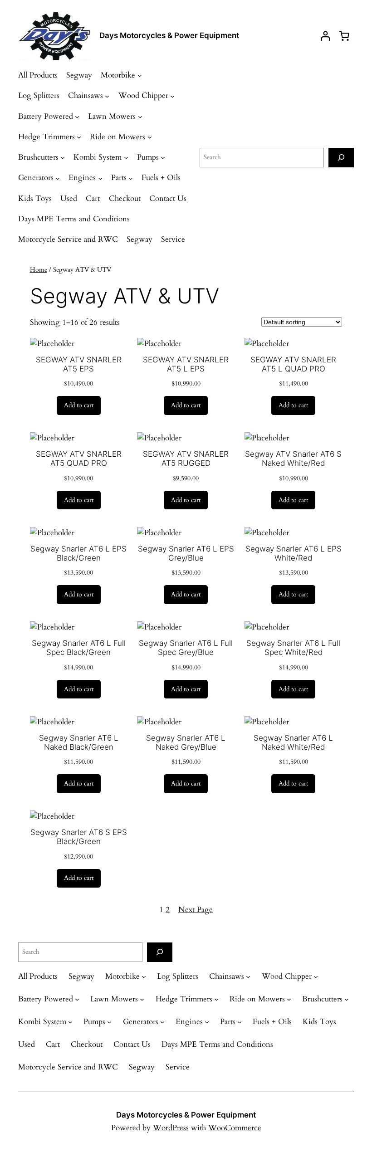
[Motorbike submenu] (139, 75)
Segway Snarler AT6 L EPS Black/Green (78, 553)
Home (38, 269)
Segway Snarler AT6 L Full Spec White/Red (293, 648)
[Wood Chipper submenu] (172, 95)
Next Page (195, 909)
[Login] (325, 36)
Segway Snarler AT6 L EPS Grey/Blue (186, 553)
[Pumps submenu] (163, 157)
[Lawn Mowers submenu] (140, 116)
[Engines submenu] (100, 178)
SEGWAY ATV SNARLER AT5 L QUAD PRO (293, 364)
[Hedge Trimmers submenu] (79, 137)
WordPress (171, 1128)
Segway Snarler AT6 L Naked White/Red (293, 742)
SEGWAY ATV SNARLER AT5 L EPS (186, 364)
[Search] (341, 157)
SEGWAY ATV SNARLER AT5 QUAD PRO (79, 458)
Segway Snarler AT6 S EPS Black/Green (78, 837)
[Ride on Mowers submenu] (149, 137)
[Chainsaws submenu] (107, 95)
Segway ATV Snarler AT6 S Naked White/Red (293, 458)
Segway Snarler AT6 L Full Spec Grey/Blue (186, 648)
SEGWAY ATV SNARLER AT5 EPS (79, 364)
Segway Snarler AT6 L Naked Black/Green (78, 742)
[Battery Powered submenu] (77, 116)
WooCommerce (234, 1128)
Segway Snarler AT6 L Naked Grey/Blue (185, 742)
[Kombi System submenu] (126, 157)
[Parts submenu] (130, 178)
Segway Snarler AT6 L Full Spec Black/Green (79, 648)
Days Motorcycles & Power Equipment (169, 35)
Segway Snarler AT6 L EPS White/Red (293, 553)
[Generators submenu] (57, 178)
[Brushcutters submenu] (62, 157)
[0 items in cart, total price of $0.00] (344, 35)
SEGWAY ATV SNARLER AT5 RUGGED (186, 458)
